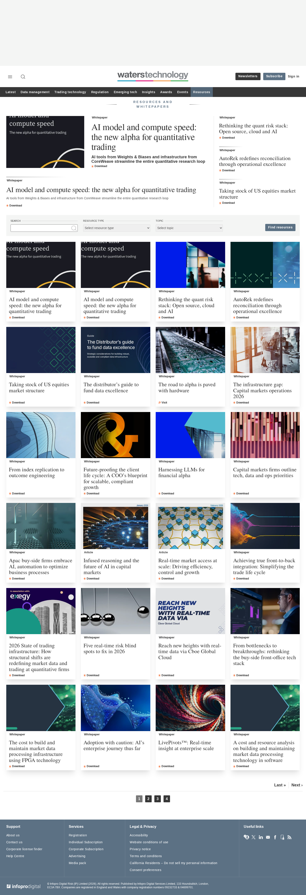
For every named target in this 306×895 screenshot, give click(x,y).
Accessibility (139, 835)
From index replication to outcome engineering (36, 472)
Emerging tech (125, 92)
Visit (164, 402)
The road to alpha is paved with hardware (186, 387)
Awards (166, 92)
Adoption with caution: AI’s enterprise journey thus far (114, 745)
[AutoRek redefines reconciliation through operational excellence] (265, 265)
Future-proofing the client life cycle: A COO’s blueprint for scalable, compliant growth (115, 478)
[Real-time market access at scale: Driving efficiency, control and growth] (190, 526)
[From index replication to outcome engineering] (41, 435)
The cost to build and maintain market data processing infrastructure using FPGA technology (36, 751)
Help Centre (15, 856)
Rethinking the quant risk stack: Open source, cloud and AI (253, 128)
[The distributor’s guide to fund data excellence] (115, 350)
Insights (148, 92)
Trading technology (70, 92)
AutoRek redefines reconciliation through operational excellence (255, 161)
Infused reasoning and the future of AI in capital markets (111, 566)
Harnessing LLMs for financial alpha (181, 472)
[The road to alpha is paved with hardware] (190, 350)
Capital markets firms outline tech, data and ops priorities (265, 472)
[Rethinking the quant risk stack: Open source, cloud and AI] (190, 265)
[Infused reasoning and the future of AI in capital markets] (115, 526)
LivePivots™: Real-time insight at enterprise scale (186, 745)
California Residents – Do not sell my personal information (173, 863)
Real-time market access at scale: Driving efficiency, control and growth (187, 566)
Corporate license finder (24, 849)
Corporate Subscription (86, 849)
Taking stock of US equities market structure (257, 194)
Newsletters (248, 76)
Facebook (275, 837)
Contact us (14, 842)
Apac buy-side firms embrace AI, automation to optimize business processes (40, 566)
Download (101, 166)
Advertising (77, 856)
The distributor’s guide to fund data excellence (111, 387)
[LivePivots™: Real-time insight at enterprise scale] (190, 708)
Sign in (294, 76)
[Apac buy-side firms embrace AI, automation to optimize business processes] (41, 526)
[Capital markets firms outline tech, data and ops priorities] (265, 435)
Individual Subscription (86, 842)
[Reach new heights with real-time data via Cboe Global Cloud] (190, 611)
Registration (78, 835)
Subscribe (274, 76)
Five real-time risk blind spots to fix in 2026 (110, 648)
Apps (282, 837)
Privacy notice (140, 849)
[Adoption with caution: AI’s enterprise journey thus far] (115, 708)
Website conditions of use (149, 842)
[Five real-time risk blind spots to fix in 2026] (115, 611)
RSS (289, 837)
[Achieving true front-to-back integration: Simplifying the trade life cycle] (265, 526)
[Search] (23, 77)
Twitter (253, 837)
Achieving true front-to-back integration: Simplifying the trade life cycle (264, 566)
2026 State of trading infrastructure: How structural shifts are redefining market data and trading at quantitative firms (39, 657)
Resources (201, 92)
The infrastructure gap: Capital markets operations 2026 (262, 390)
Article (88, 552)
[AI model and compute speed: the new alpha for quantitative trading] (45, 142)
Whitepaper (100, 118)
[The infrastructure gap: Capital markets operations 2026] (265, 350)
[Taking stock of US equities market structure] (41, 350)
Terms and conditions (146, 856)
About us (12, 835)
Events (182, 92)
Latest (11, 92)
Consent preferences (145, 870)
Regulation (100, 92)
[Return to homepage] (153, 81)
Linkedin (260, 837)
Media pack (77, 863)
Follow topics (246, 837)
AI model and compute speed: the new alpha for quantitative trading (144, 136)
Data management (35, 92)
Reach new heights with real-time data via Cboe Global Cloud (189, 651)
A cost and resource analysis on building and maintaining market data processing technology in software (264, 751)
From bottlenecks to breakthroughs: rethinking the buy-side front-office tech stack (264, 654)
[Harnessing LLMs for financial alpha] (190, 435)
